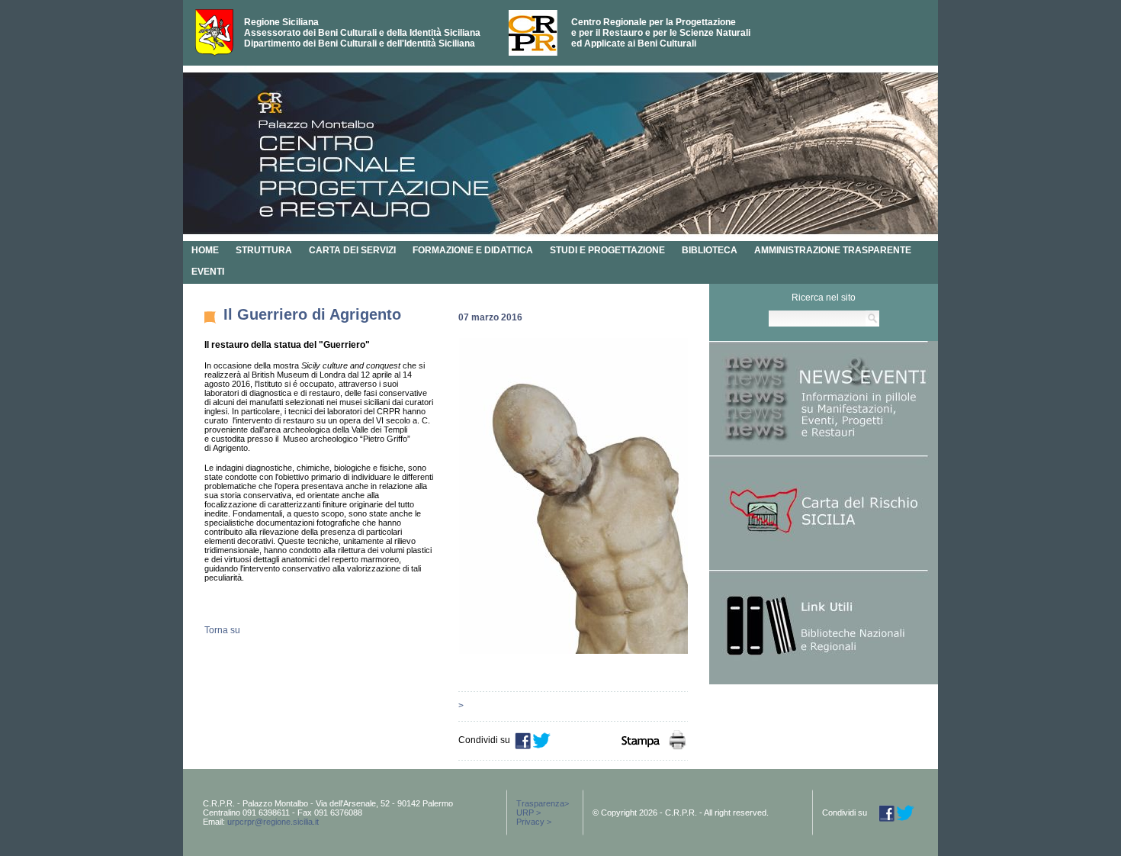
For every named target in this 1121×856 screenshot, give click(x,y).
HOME (205, 250)
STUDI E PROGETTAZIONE (607, 250)
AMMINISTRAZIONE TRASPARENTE (832, 250)
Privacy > (533, 821)
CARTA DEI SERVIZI (352, 250)
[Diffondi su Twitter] (542, 746)
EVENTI (207, 271)
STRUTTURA (264, 250)
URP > (528, 812)
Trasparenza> (542, 803)
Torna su (222, 630)
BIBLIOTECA (709, 250)
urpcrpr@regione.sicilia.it (273, 821)
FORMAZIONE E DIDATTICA (473, 250)
